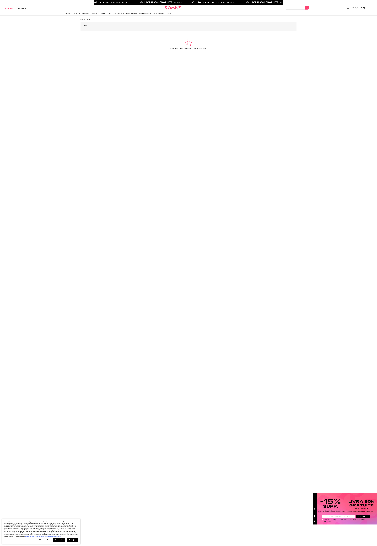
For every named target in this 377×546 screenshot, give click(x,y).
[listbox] (348, 7)
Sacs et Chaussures (158, 13)
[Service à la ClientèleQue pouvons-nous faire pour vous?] (361, 7)
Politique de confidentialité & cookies (343, 519)
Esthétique (77, 13)
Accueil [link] (83, 19)
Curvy (109, 13)
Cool (85, 25)
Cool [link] (88, 19)
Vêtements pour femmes (98, 13)
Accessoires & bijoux (145, 13)
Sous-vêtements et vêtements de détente (125, 13)
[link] (188, 2)
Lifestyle (168, 13)
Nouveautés (85, 13)
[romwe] (172, 7)
